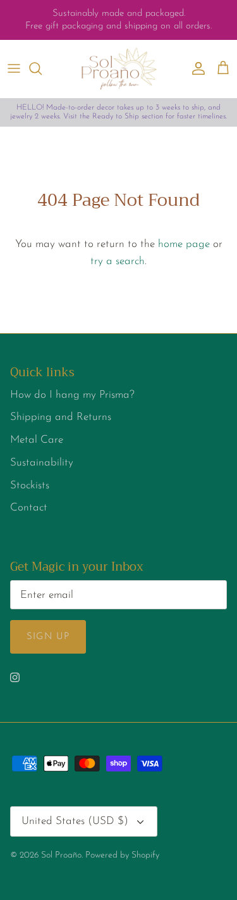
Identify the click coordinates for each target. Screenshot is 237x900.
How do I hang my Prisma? (72, 395)
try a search (117, 261)
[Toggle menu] (14, 68)
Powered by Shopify (122, 855)
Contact (28, 507)
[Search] (42, 68)
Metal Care (36, 439)
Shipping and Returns (60, 417)
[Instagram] (15, 677)
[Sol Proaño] (119, 68)
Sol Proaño (61, 855)
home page (184, 244)
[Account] (195, 68)
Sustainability (41, 462)
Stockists (29, 485)
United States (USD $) (74, 821)
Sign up (48, 637)
